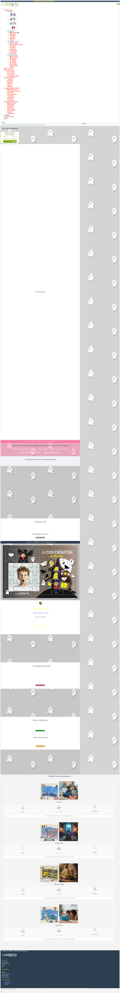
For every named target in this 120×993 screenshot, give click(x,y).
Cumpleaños (15, 124)
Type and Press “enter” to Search (8, 988)
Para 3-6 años (28, 124)
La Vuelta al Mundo (59, 925)
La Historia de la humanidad (59, 884)
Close (3, 122)
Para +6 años (21, 124)
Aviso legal (4, 972)
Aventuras (9, 124)
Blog (2, 966)
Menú (118, 3)
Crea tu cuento (41, 537)
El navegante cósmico (59, 843)
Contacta (3, 965)
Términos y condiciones (6, 973)
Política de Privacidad (5, 977)
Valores (33, 124)
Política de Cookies (5, 975)
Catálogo (4, 124)
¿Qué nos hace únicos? (6, 963)
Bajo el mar (59, 802)
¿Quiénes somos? (5, 961)
